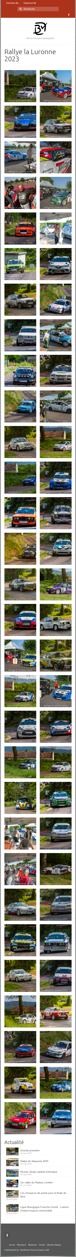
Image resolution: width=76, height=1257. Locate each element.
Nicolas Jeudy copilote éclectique (38, 1171)
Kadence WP (43, 1250)
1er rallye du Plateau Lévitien (36, 1182)
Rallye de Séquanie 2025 (34, 1161)
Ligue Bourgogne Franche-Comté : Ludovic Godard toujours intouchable (44, 1209)
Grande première (30, 1150)
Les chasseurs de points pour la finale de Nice (43, 1195)
